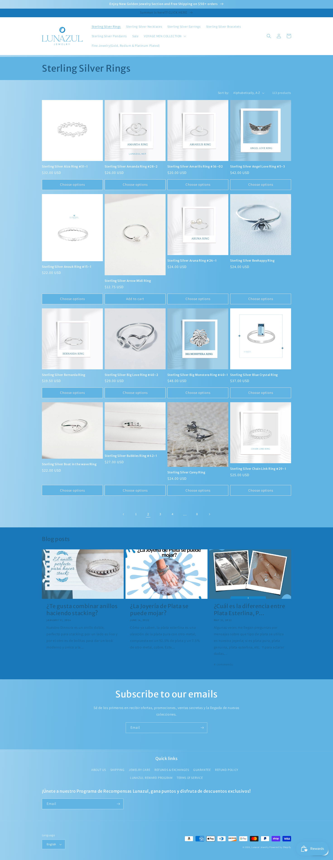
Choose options (72, 184)
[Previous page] (124, 514)
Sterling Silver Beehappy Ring (252, 261)
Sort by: (223, 93)
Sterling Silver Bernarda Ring (63, 375)
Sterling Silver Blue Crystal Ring (254, 375)
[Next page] (209, 514)
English (51, 844)
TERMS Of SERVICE (190, 778)
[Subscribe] (202, 727)
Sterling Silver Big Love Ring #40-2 (131, 375)
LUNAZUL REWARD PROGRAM (151, 778)
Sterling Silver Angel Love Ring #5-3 (257, 166)
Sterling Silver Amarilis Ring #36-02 (195, 166)
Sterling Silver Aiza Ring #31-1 (65, 166)
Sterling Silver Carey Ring (186, 472)
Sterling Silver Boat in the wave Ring (69, 464)
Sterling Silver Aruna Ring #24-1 (192, 261)
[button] (164, 36)
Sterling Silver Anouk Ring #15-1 (66, 267)
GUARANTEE (202, 770)
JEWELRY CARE (139, 770)
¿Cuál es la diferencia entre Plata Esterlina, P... (249, 610)
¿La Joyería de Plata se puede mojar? (159, 610)
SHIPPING (117, 770)
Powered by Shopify (280, 847)
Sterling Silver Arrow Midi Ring (128, 281)
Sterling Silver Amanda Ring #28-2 (131, 166)
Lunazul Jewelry (260, 847)
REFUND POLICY (226, 770)
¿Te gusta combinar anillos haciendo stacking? (82, 610)
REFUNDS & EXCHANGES (171, 770)
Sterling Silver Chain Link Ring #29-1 (258, 469)
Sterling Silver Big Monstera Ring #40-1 (197, 375)
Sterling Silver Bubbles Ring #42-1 (131, 456)
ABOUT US (98, 770)
